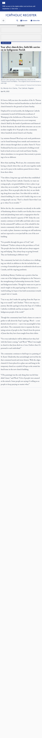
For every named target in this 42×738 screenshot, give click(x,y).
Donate (24, 20)
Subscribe (36, 20)
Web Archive (6, 43)
